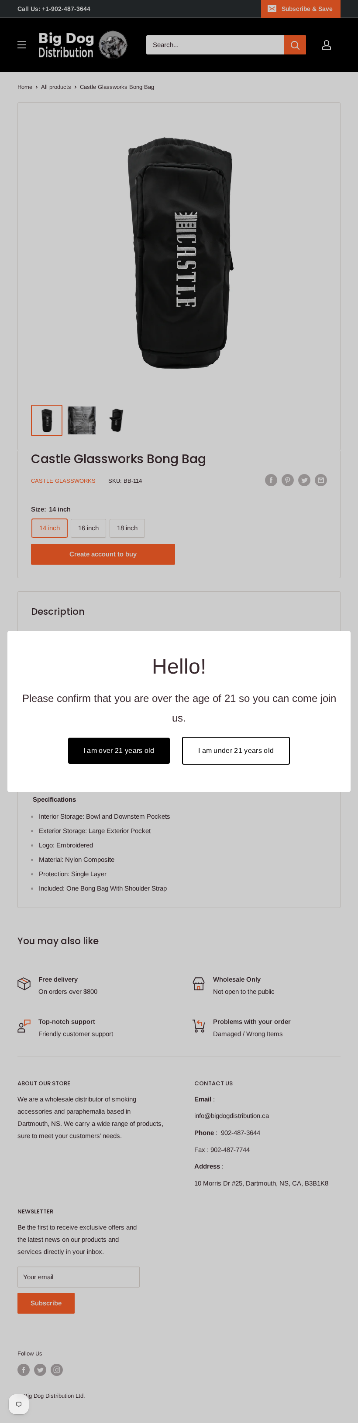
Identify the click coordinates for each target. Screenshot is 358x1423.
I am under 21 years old (236, 750)
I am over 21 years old (119, 750)
